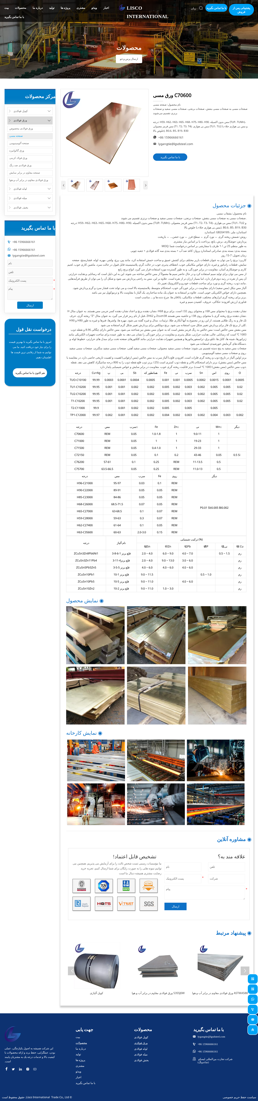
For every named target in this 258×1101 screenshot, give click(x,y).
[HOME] (122, 7)
